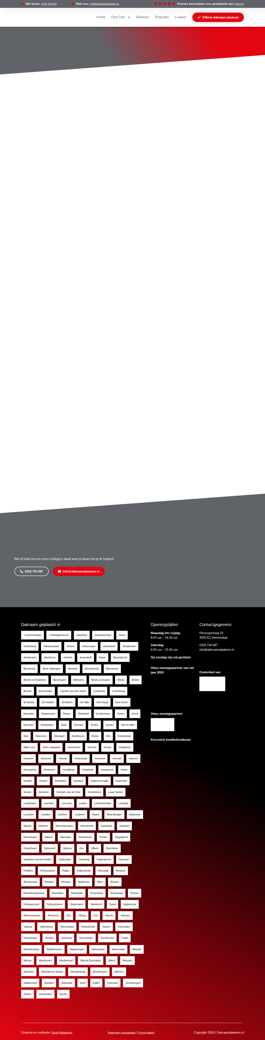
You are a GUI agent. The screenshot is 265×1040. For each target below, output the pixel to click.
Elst (108, 736)
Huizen (43, 780)
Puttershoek (83, 870)
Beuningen (59, 679)
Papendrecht (104, 859)
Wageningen (77, 949)
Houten (28, 780)
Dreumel (28, 724)
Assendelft (86, 657)
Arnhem (67, 657)
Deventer (29, 713)
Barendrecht (120, 657)
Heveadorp (30, 769)
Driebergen (47, 724)
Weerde (136, 949)
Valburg (28, 926)
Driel (64, 724)
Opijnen (67, 848)
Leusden (29, 814)
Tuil (95, 915)
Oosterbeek (30, 848)
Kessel (27, 792)
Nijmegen (65, 837)
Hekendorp (81, 758)
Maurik (27, 825)
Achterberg (30, 646)
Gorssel (92, 747)
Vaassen (125, 915)
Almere (71, 646)
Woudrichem (100, 971)
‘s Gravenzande (32, 635)
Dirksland (83, 713)
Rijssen (115, 881)
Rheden (49, 881)
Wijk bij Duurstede (90, 960)
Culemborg (118, 691)
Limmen (62, 814)
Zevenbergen (133, 983)
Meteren (43, 825)
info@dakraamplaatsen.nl (104, 3)
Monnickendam (64, 825)
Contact (180, 17)
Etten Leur (29, 747)
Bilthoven (78, 679)
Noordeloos (85, 837)
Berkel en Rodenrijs (35, 679)
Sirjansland (76, 904)
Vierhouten (124, 926)
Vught (125, 937)
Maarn (95, 814)
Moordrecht (87, 825)
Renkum (120, 870)
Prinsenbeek (47, 870)
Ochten (103, 837)
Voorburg (66, 937)
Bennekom (112, 668)
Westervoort (66, 960)
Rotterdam (77, 893)
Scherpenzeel (31, 904)
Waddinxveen (54, 949)
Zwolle (63, 994)
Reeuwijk (103, 870)
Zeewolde (66, 983)
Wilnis (111, 960)
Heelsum (46, 758)
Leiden (83, 803)
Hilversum (49, 769)
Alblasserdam (51, 646)
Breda (121, 679)
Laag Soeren (115, 792)
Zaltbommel (30, 983)
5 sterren (239, 3)
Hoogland (87, 769)
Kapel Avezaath (99, 780)
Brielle (135, 679)
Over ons (118, 17)
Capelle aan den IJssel (73, 691)
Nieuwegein (30, 837)
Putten (66, 870)
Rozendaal (117, 893)
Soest (112, 904)
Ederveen (41, 736)
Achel (122, 635)
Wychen (119, 971)
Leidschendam (102, 803)
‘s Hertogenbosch (59, 635)
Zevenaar (112, 983)
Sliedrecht (96, 904)
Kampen (78, 780)
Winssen (127, 960)
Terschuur (53, 915)
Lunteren (80, 814)
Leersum (67, 803)
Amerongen (88, 646)
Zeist (82, 983)
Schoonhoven (55, 904)
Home (100, 17)
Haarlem (28, 758)
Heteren (133, 758)
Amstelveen (129, 646)
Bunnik (27, 691)
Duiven (110, 724)
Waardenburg (31, 949)
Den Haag (102, 702)
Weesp (27, 960)
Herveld (116, 758)
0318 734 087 (49, 3)
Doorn (120, 713)
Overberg (84, 859)
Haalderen (125, 747)
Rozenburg (96, 893)
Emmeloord (124, 736)
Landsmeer (30, 803)
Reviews (142, 17)
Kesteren (44, 792)
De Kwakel (48, 702)
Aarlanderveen (103, 635)
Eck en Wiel (128, 724)
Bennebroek (92, 668)
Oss (81, 848)
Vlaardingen (30, 937)
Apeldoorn (50, 657)
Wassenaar (98, 949)
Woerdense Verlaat (52, 971)
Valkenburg (46, 926)
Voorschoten (86, 937)
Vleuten (49, 937)
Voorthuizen (107, 937)
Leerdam (49, 803)
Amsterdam (30, 657)
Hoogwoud (107, 769)
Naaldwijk (106, 825)
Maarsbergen (114, 814)
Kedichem (121, 780)
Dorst (135, 713)
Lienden (45, 814)
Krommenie (94, 792)
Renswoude (30, 881)
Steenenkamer (32, 915)
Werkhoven (45, 960)
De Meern (67, 702)
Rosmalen (58, 893)
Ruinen (134, 893)
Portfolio (28, 870)
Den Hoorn (122, 702)
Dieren (67, 713)
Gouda (107, 747)
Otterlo (95, 848)
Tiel (68, 915)
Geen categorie (51, 747)
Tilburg (82, 915)
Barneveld (29, 668)
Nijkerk (49, 837)
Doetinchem (103, 713)
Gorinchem (74, 747)
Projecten (162, 17)
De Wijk (84, 702)
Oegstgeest (121, 837)
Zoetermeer (45, 994)
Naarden (124, 825)
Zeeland (49, 983)
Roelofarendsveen (34, 893)
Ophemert (49, 848)
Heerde (63, 758)
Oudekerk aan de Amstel (37, 859)
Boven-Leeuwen (101, 679)
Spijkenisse (129, 904)
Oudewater (65, 859)
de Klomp (29, 702)
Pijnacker (124, 859)
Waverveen (118, 949)
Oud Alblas (112, 848)
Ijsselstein (60, 780)
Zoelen (27, 994)
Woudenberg (78, 971)
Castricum (99, 691)
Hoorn (124, 769)
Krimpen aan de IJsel (68, 792)
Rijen (100, 881)
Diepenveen (48, 713)
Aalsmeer (81, 635)
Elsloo (95, 736)
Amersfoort (109, 646)
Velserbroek (88, 926)
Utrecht (109, 915)
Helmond (100, 758)
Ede (26, 736)
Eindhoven (78, 736)
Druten (94, 724)
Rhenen (66, 881)
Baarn (102, 657)
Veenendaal (67, 926)
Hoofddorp (69, 769)
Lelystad (123, 803)
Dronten (78, 724)
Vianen (106, 926)
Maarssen (135, 814)
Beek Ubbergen (51, 668)
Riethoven (84, 881)
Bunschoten (45, 691)
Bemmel (72, 668)
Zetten (96, 983)
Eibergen (59, 736)
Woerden (29, 971)
